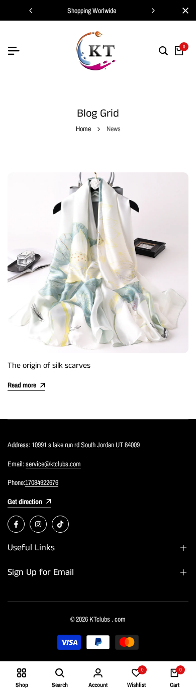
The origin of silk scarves (49, 365)
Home (83, 128)
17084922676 (41, 482)
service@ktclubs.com (53, 463)
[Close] (183, 11)
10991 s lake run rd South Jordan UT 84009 (86, 444)
